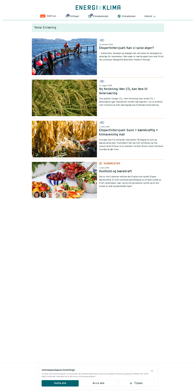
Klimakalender (100, 16)
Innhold (148, 16)
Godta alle (60, 383)
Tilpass (138, 383)
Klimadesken (128, 16)
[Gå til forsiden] (98, 7)
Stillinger (73, 16)
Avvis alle (98, 383)
